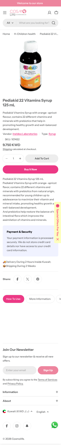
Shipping (7, 149)
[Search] (54, 23)
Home (6, 33)
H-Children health (25, 33)
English (41, 411)
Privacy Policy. (15, 383)
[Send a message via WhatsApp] (54, 425)
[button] (57, 222)
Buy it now (30, 169)
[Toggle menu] (5, 13)
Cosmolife (18, 438)
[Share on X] (28, 279)
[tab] (13, 299)
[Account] (49, 13)
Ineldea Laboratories (25, 133)
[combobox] (30, 23)
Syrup (52, 133)
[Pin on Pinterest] (38, 279)
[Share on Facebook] (17, 279)
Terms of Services (47, 379)
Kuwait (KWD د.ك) (18, 411)
